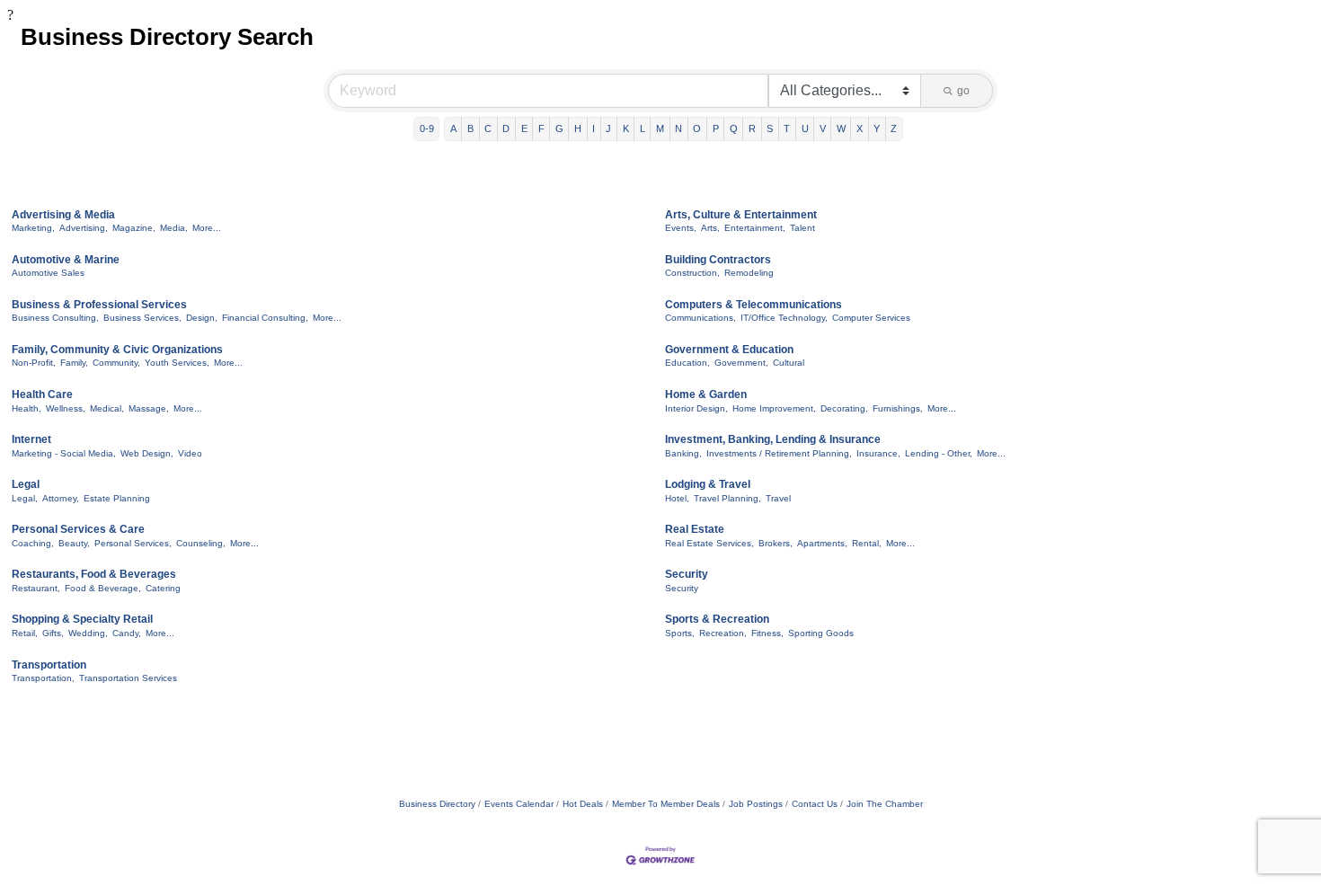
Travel (778, 498)
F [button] (541, 128)
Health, (26, 408)
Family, (74, 363)
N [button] (678, 128)
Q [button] (734, 128)
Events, (680, 228)
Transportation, (43, 678)
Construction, (692, 273)
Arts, (710, 228)
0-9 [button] (427, 128)
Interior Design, (696, 408)
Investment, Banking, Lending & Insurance (773, 439)
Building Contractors (718, 259)
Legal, (25, 498)
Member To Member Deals (666, 804)
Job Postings (756, 804)
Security (686, 574)
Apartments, (822, 543)
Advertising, (83, 228)
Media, (174, 228)
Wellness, (65, 408)
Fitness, (767, 633)
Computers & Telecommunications (753, 304)
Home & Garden (706, 394)
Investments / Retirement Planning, (779, 453)
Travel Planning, (727, 498)
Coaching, (33, 543)
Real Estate (694, 529)
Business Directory (437, 804)
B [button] (470, 128)
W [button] (841, 128)
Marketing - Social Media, (64, 453)
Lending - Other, (938, 453)
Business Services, (142, 318)
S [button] (770, 128)
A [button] (453, 128)
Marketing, (33, 228)
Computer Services (871, 318)
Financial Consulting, (265, 318)
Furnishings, (898, 408)
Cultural (788, 363)
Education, (687, 363)
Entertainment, (754, 228)
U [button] (805, 128)
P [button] (716, 128)
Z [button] (894, 128)
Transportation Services (128, 678)
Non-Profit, (34, 363)
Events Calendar (519, 804)
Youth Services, (177, 363)
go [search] (963, 90)
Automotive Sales (48, 273)
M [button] (660, 128)
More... (206, 228)
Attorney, (60, 498)
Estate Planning (117, 498)
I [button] (593, 128)
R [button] (752, 128)
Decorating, (844, 408)
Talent (802, 228)
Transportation (49, 665)
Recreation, (723, 633)
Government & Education (729, 349)
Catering (163, 588)
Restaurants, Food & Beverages (94, 574)
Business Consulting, (55, 318)
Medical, (107, 408)
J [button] (608, 128)
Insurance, (878, 453)
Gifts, (53, 633)
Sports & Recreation (717, 619)
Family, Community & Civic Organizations (117, 349)
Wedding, (88, 633)
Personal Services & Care (78, 529)
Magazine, (133, 228)
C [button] (488, 128)
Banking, (683, 453)
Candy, (126, 633)
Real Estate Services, (709, 543)
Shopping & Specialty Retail (82, 619)
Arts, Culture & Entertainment (741, 214)
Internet (31, 439)
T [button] (787, 128)
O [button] (697, 128)
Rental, (867, 543)
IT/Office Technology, (784, 318)
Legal (26, 484)
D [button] (506, 128)
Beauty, (74, 543)
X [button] (859, 128)
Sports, (680, 633)
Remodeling (749, 273)
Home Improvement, (774, 408)
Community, (116, 363)
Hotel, (677, 498)
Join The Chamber (885, 804)
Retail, (25, 633)
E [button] (524, 128)
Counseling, (201, 543)
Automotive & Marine (66, 259)
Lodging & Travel (707, 484)
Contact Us (815, 804)
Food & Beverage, (103, 588)
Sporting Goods (821, 633)
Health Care (42, 394)
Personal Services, (133, 543)
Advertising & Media (63, 214)
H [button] (577, 128)
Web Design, (146, 453)
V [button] (823, 128)
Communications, (700, 318)
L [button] (642, 128)
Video (190, 453)
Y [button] (876, 128)
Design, (201, 318)
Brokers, (775, 543)
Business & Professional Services (99, 304)
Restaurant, (36, 588)
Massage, (149, 408)
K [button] (626, 128)
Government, (741, 363)
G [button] (559, 128)
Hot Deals (583, 804)
